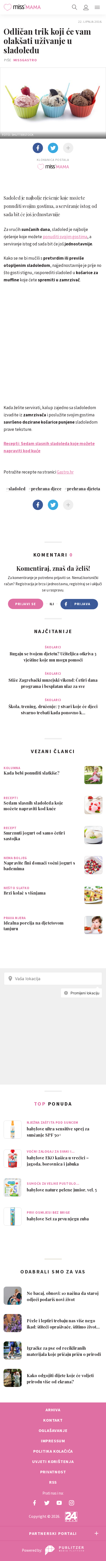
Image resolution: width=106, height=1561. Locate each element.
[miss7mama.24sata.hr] (22, 7)
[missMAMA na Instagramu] (71, 1503)
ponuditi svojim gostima (65, 236)
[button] (97, 7)
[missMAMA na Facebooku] (34, 1503)
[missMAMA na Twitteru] (47, 1503)
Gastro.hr (65, 472)
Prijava (82, 604)
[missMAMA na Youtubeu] (59, 1503)
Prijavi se (25, 604)
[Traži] (74, 7)
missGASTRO (25, 60)
